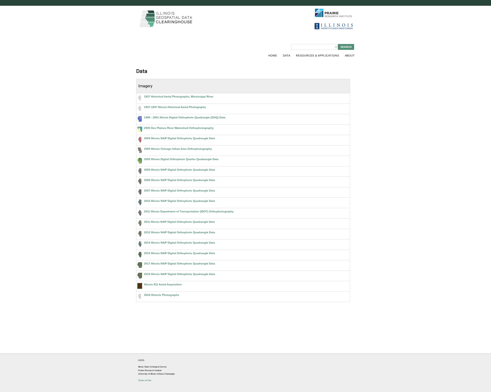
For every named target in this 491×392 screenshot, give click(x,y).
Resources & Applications (317, 55)
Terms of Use (144, 380)
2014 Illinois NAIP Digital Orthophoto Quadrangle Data (179, 242)
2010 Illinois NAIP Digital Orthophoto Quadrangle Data (179, 200)
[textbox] (314, 47)
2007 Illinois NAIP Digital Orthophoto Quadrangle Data (179, 190)
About (350, 55)
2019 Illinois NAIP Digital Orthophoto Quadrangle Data (179, 274)
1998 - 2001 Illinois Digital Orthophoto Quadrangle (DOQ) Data (184, 117)
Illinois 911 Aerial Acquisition (163, 284)
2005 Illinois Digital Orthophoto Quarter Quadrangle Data (181, 159)
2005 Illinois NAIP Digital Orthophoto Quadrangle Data (179, 169)
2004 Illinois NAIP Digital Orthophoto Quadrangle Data (179, 138)
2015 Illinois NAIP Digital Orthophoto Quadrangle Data (179, 253)
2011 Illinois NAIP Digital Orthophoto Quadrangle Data (179, 221)
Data (286, 55)
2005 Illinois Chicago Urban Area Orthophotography (178, 148)
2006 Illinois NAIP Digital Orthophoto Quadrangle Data (179, 180)
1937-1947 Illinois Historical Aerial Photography (175, 107)
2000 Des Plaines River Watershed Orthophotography (179, 127)
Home (272, 55)
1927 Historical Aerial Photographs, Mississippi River (178, 96)
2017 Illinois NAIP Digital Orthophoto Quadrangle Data (179, 263)
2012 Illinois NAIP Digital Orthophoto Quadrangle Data (179, 232)
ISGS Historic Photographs (161, 294)
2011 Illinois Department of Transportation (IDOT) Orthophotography (189, 211)
